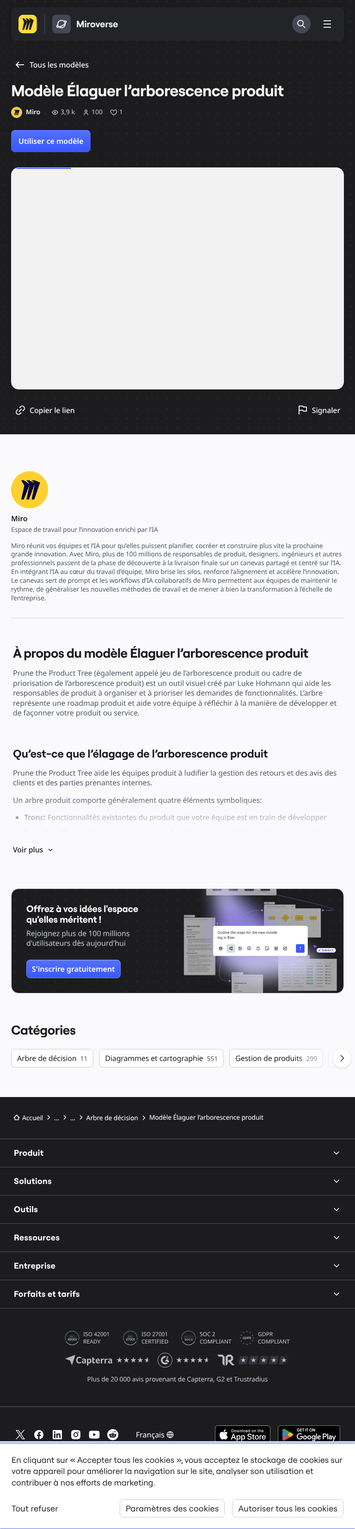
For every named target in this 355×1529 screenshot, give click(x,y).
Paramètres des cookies (172, 1508)
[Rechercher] (301, 24)
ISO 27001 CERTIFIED (154, 1338)
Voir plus (28, 850)
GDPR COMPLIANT (274, 1338)
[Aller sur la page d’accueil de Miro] (27, 24)
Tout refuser (35, 1508)
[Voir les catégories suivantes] (342, 1058)
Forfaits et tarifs (47, 1294)
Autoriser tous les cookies (287, 1508)
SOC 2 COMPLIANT (216, 1338)
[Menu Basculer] (327, 24)
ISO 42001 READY (96, 1338)
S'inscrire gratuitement (73, 969)
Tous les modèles (59, 65)
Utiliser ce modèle (50, 141)
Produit (29, 1152)
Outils (26, 1209)
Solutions (33, 1181)
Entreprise (34, 1265)
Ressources (37, 1237)
